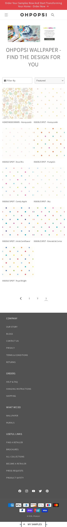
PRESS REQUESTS (14, 470)
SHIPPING (11, 396)
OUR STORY (11, 326)
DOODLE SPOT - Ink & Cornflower (16, 241)
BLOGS (9, 333)
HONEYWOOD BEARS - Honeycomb (16, 122)
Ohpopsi (36, 516)
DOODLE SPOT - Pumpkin (44, 162)
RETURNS (10, 362)
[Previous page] (20, 298)
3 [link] (46, 298)
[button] (6, 14)
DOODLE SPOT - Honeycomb (46, 122)
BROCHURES (12, 449)
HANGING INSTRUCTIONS (18, 388)
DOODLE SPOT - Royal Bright (14, 281)
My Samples (35, 524)
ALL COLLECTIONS (15, 456)
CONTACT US (12, 340)
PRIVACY (10, 347)
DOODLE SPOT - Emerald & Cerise (48, 241)
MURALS (10, 422)
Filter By (11, 80)
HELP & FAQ (12, 381)
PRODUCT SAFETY (15, 477)
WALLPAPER (12, 415)
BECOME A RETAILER (16, 463)
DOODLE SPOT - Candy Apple (14, 201)
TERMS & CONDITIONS (17, 355)
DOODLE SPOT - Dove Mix (13, 162)
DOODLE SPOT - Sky (42, 201)
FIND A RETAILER (14, 442)
